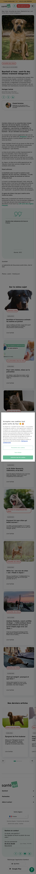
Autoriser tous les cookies (18, 457)
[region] (18, 437)
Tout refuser (18, 452)
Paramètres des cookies (18, 447)
